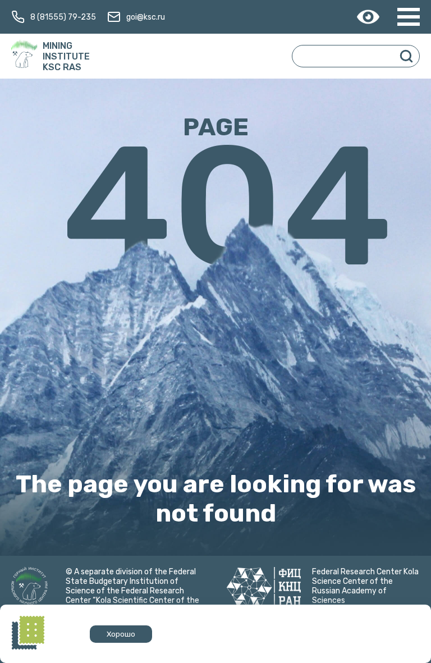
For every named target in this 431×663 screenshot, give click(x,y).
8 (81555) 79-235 (63, 17)
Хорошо (121, 634)
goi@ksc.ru (145, 17)
